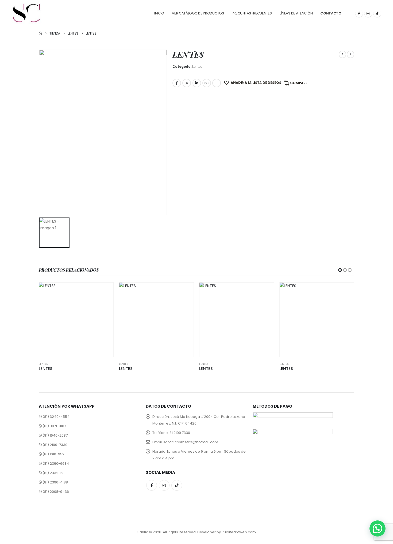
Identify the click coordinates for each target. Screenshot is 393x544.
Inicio (159, 13)
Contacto (330, 13)
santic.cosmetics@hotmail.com (190, 442)
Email (216, 83)
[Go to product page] (76, 320)
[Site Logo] (26, 13)
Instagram (164, 485)
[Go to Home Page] (40, 33)
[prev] (342, 54)
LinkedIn (196, 83)
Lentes (197, 66)
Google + (206, 83)
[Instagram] (368, 13)
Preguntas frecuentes (252, 13)
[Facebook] (359, 13)
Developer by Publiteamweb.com (226, 532)
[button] (340, 270)
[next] (350, 54)
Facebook (176, 83)
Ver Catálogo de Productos (198, 13)
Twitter (186, 83)
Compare (298, 83)
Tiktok (176, 485)
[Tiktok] (377, 13)
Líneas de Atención (296, 13)
